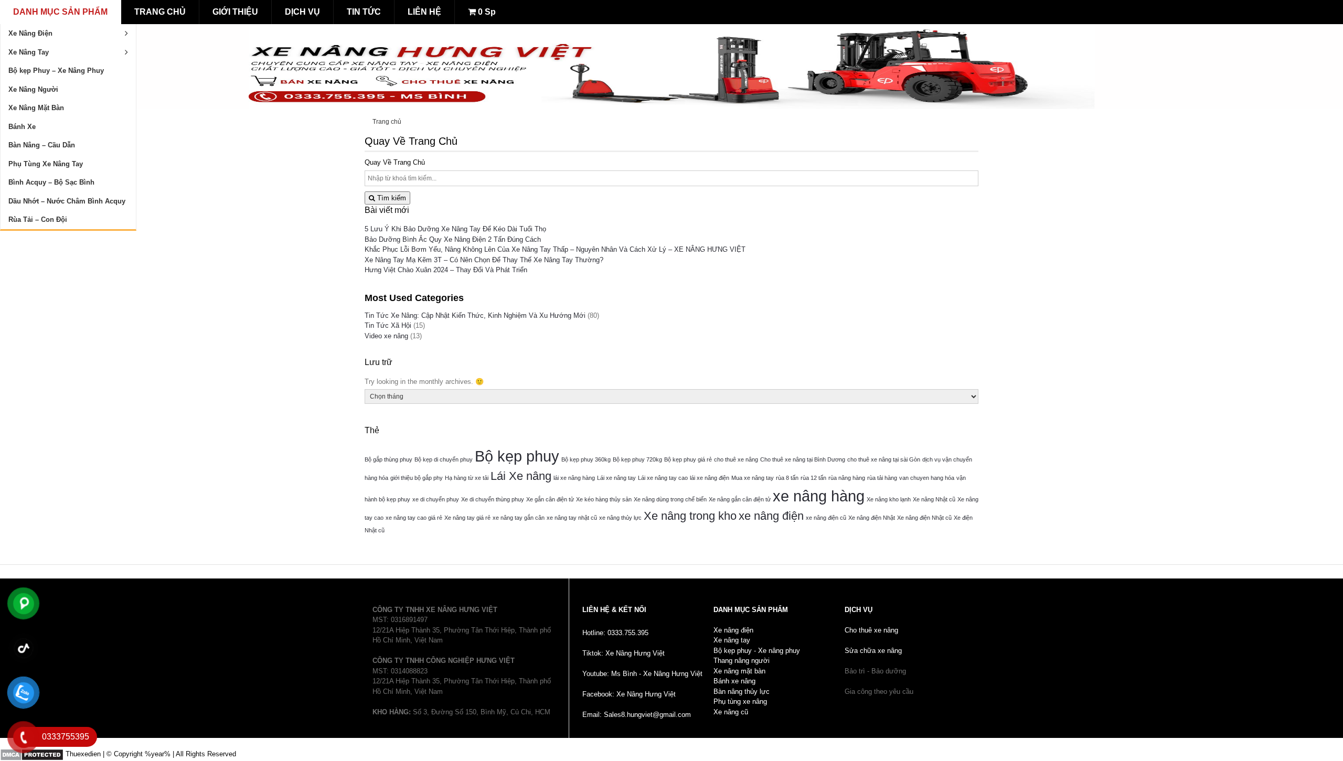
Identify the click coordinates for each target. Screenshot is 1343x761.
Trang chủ (386, 121)
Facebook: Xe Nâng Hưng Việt (629, 694)
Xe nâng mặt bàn (739, 671)
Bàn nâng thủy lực (741, 691)
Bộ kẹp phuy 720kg (637, 459)
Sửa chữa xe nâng (873, 651)
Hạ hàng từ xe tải (466, 478)
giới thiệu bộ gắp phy (416, 478)
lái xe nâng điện (709, 478)
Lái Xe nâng (521, 476)
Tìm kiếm (390, 198)
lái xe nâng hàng (574, 478)
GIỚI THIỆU (235, 11)
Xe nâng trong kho (690, 515)
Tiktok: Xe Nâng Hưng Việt (623, 653)
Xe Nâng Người (33, 89)
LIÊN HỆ (424, 11)
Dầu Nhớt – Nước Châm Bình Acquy (66, 201)
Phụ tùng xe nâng (740, 701)
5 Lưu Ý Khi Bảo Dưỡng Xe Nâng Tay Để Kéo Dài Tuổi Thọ (455, 229)
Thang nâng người (741, 660)
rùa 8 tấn (787, 478)
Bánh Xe (22, 127)
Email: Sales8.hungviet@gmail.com (636, 715)
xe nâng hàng (819, 496)
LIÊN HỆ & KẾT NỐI (614, 610)
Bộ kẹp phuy (517, 456)
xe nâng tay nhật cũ (572, 518)
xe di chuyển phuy (435, 499)
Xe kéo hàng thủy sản (604, 499)
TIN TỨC (364, 11)
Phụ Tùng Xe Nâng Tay (45, 164)
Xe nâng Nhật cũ (934, 499)
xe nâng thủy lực (620, 518)
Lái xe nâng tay (616, 478)
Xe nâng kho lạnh (889, 499)
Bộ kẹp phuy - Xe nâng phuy (756, 651)
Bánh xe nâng (734, 681)
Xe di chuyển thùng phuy (492, 499)
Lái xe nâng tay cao (663, 478)
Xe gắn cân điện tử (550, 499)
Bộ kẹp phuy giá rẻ (688, 459)
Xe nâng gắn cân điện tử (740, 499)
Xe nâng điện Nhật (871, 518)
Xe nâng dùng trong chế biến (670, 499)
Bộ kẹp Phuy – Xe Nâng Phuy (56, 70)
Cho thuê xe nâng (871, 630)
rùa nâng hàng (846, 478)
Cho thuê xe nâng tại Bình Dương (802, 459)
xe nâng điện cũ (826, 518)
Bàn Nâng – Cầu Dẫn (41, 145)
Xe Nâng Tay (28, 52)
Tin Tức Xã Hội (388, 325)
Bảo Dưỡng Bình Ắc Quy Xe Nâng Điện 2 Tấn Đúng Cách (453, 239)
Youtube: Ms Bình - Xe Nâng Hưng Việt (642, 674)
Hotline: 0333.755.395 (615, 633)
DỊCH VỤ (302, 11)
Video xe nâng (386, 336)
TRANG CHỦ (160, 11)
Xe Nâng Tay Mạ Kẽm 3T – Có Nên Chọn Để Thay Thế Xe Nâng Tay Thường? (484, 260)
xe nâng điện (771, 515)
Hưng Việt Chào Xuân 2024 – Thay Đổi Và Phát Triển (446, 270)
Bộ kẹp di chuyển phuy (443, 459)
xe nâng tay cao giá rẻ (414, 518)
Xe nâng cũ (730, 712)
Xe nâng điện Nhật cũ (924, 518)
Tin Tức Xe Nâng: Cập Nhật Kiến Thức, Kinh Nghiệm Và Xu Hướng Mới (475, 315)
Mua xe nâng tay (752, 478)
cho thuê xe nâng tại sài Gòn (883, 459)
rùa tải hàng (882, 478)
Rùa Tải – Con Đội (37, 219)
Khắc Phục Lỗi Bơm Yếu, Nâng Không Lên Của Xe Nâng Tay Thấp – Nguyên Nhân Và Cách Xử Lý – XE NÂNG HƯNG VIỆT (555, 249)
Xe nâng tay (731, 640)
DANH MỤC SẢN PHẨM (60, 11)
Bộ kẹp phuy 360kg (586, 459)
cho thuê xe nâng (736, 459)
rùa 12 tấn (813, 478)
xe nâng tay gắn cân (519, 518)
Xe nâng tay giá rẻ (467, 518)
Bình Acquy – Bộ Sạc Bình (51, 182)
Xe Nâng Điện (30, 33)
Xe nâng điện (733, 630)
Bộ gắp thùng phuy (388, 459)
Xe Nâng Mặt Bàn (36, 108)
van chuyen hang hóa (926, 478)
